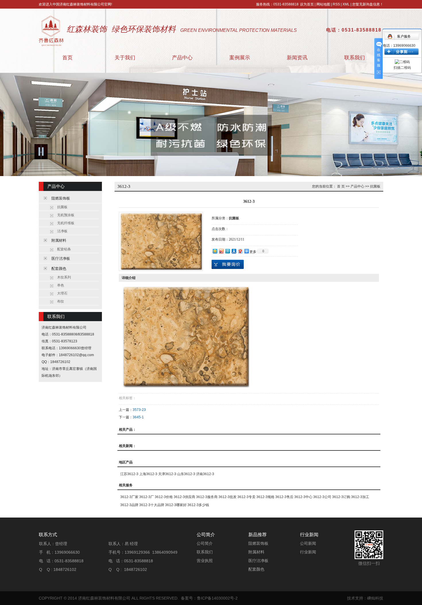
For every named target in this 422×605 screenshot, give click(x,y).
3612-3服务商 (207, 497)
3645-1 (138, 417)
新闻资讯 (297, 58)
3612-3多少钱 (198, 505)
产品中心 (182, 58)
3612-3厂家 (129, 497)
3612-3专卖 (246, 497)
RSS (336, 4)
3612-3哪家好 (176, 505)
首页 (67, 58)
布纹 (60, 301)
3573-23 (139, 410)
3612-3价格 (164, 497)
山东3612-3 (186, 474)
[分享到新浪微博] (221, 251)
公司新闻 (308, 543)
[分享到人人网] (234, 251)
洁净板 (62, 231)
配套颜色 (58, 268)
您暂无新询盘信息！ (367, 4)
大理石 (62, 293)
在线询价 (228, 264)
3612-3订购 (341, 497)
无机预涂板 (65, 215)
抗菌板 (62, 207)
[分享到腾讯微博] (227, 251)
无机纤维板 (65, 223)
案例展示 (239, 58)
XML (346, 4)
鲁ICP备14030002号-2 (217, 598)
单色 (60, 285)
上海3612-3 (148, 474)
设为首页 (307, 4)
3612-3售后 (284, 497)
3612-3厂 (146, 497)
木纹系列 (64, 277)
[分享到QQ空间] (215, 251)
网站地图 (323, 4)
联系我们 (354, 58)
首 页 (341, 186)
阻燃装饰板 (60, 198)
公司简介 (205, 543)
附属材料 (58, 240)
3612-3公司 (322, 497)
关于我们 (125, 58)
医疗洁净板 (60, 258)
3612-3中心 (303, 497)
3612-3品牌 (129, 505)
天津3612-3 (167, 474)
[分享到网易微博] (240, 251)
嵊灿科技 (375, 598)
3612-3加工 (360, 497)
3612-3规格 (265, 497)
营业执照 (205, 560)
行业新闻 (308, 552)
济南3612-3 (205, 474)
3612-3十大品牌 (151, 505)
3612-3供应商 (184, 497)
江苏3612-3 (129, 474)
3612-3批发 (227, 497)
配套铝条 (64, 249)
